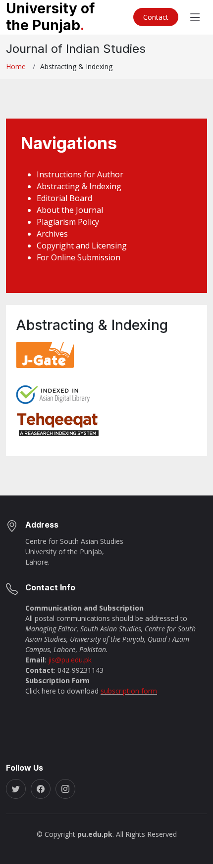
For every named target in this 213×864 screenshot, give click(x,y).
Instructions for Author (80, 174)
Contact (155, 17)
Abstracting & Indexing (79, 186)
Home (16, 66)
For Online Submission (78, 257)
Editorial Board (64, 198)
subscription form (129, 691)
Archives (52, 233)
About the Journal (70, 210)
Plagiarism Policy (68, 221)
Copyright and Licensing (82, 245)
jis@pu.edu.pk (70, 659)
